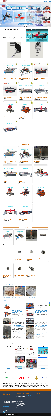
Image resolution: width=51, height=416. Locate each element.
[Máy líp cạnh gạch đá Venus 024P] (25, 70)
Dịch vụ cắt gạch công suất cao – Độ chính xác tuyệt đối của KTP (31, 297)
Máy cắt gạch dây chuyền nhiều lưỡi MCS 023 (25, 117)
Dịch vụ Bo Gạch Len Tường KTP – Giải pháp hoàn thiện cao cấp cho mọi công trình (20, 298)
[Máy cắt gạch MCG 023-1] (41, 172)
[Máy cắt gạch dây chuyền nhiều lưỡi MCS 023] (25, 108)
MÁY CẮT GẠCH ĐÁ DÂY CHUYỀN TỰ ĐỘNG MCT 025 (10, 78)
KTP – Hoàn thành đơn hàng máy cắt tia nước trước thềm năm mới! (18, 318)
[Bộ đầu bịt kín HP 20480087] (31, 268)
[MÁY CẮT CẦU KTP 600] (41, 108)
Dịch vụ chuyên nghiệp (9, 283)
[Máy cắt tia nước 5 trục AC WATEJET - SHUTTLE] (25, 89)
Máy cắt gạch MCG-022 (23, 199)
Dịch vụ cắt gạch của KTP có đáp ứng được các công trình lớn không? (18, 333)
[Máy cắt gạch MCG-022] (25, 191)
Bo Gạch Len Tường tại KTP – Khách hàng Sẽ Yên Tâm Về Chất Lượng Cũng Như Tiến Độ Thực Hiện (41, 326)
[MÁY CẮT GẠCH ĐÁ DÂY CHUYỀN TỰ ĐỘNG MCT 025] (10, 70)
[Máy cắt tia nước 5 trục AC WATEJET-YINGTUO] (41, 89)
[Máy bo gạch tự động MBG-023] (10, 127)
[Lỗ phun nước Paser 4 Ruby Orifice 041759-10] (31, 251)
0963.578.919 (48, 1)
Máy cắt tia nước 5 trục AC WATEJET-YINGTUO (40, 97)
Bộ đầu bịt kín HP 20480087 (31, 275)
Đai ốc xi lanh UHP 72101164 (19, 275)
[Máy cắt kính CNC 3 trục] (10, 89)
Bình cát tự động (37, 161)
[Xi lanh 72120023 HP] (43, 234)
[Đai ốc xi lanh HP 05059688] (43, 251)
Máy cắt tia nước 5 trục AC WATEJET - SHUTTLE (25, 97)
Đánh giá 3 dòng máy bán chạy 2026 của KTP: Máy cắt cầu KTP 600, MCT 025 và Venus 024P (40, 318)
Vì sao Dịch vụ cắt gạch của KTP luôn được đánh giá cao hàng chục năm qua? (18, 326)
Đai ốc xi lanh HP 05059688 (42, 258)
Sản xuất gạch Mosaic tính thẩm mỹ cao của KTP (8, 297)
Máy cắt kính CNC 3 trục (8, 97)
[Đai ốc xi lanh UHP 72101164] (19, 268)
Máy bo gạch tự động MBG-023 (9, 135)
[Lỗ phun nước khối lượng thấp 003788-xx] (7, 268)
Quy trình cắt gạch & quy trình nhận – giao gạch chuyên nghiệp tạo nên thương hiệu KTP (41, 333)
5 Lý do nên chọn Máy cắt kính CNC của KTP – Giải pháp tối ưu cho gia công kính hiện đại (41, 311)
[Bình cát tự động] (41, 153)
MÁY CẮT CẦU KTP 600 (37, 116)
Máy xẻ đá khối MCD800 (7, 116)
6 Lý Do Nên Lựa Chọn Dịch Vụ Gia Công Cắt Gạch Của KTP (41, 303)
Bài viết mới (6, 300)
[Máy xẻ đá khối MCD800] (10, 108)
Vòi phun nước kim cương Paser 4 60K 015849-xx (19, 259)
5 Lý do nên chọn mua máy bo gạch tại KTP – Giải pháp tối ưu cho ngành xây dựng (18, 311)
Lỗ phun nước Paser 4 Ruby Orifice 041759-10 (30, 259)
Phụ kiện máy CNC (6, 406)
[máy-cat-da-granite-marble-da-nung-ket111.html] (25, 15)
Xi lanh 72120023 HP (41, 241)
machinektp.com (10, 414)
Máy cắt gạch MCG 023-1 (38, 180)
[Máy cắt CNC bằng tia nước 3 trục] (41, 70)
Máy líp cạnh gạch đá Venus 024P (24, 161)
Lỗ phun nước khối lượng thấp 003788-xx (7, 275)
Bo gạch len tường (28, 395)
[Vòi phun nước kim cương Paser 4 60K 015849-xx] (19, 251)
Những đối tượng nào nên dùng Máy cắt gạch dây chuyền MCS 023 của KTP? (18, 303)
